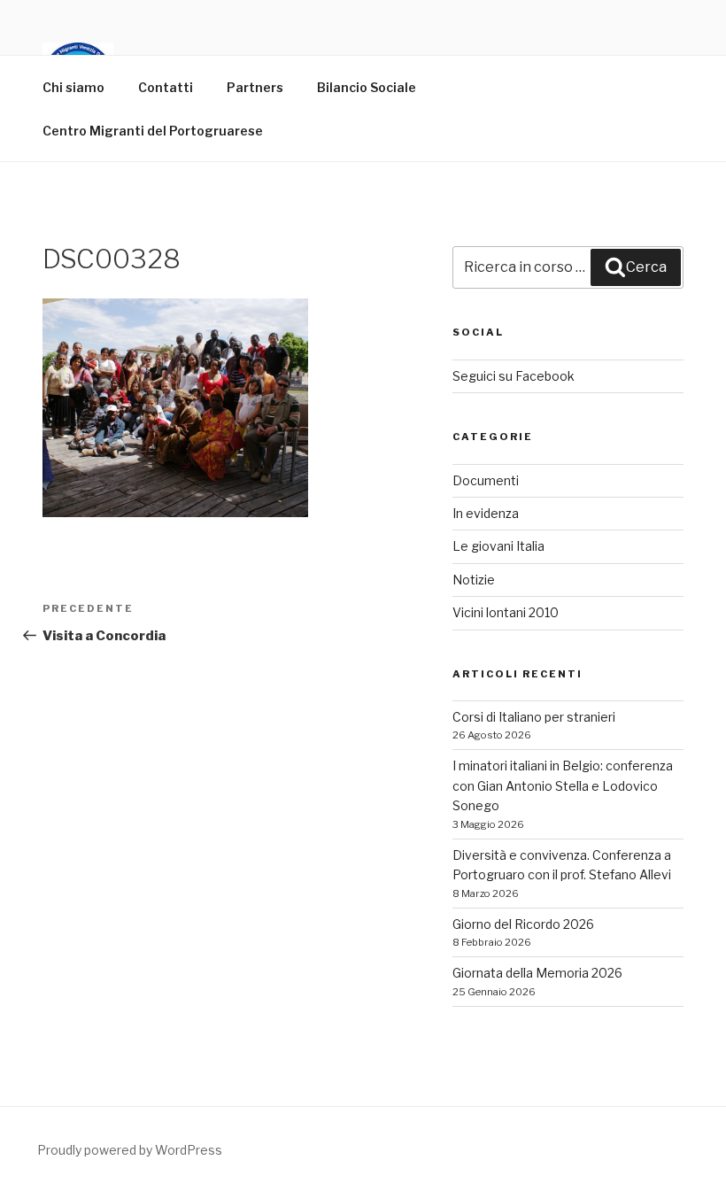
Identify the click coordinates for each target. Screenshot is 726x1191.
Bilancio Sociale (366, 87)
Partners (255, 87)
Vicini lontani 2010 (505, 612)
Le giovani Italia (498, 545)
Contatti (165, 87)
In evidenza (485, 513)
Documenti (485, 480)
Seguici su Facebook (513, 375)
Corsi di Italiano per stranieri (533, 716)
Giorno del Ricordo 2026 (523, 924)
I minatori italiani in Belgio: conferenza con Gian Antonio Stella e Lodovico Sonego (562, 785)
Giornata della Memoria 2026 (537, 972)
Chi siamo (73, 87)
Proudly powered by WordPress (129, 1149)
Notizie (473, 579)
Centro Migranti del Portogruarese (152, 130)
